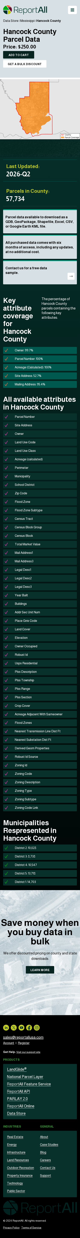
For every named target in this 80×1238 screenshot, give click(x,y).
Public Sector (16, 1191)
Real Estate (15, 1137)
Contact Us (47, 1167)
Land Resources (18, 1160)
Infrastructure (16, 1152)
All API (18, 1091)
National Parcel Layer (25, 1077)
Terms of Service (31, 1227)
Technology (15, 1183)
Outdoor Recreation (20, 1167)
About (44, 1137)
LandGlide (17, 1069)
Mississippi (27, 20)
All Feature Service (29, 1084)
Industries (12, 1126)
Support (45, 1175)
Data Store (10, 20)
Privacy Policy (11, 1227)
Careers (45, 1160)
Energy (12, 1144)
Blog (43, 1152)
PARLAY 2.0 (17, 1099)
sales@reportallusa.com (23, 1037)
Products (11, 1059)
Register (24, 1043)
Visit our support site (28, 1052)
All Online (20, 1106)
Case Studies (49, 1144)
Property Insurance (20, 1175)
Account (8, 1043)
